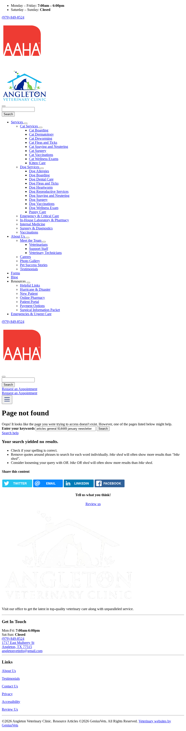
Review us (93, 504)
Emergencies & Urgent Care (31, 314)
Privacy (7, 694)
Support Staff (38, 249)
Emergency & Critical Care (39, 216)
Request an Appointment (19, 389)
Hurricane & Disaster (35, 289)
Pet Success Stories (33, 265)
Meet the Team (31, 240)
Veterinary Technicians (45, 253)
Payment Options (32, 306)
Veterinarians (38, 244)
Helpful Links (30, 285)
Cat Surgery (37, 151)
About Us (18, 236)
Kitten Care (37, 163)
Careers (25, 257)
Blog (14, 277)
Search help (10, 433)
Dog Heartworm (41, 187)
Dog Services (30, 167)
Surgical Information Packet (40, 310)
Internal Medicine (32, 224)
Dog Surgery (38, 200)
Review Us (10, 709)
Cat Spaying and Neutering (48, 147)
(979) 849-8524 (13, 17)
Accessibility (11, 702)
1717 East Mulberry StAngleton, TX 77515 (18, 645)
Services (17, 122)
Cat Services (29, 126)
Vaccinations (29, 232)
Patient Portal (29, 302)
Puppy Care (37, 212)
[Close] (3, 106)
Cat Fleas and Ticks (43, 142)
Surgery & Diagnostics (36, 228)
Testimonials (29, 269)
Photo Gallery (30, 261)
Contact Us (10, 686)
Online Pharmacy (32, 298)
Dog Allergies (39, 171)
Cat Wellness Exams (43, 159)
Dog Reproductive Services (49, 191)
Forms (15, 273)
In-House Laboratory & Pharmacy (44, 220)
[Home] (24, 101)
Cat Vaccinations (41, 155)
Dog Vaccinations (41, 204)
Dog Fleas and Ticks (44, 183)
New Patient (29, 293)
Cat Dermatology (41, 134)
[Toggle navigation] (7, 399)
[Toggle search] (3, 376)
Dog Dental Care (41, 179)
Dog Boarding (39, 175)
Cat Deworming (40, 138)
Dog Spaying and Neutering (49, 195)
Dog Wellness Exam (43, 208)
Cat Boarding (38, 130)
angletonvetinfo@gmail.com (22, 651)
